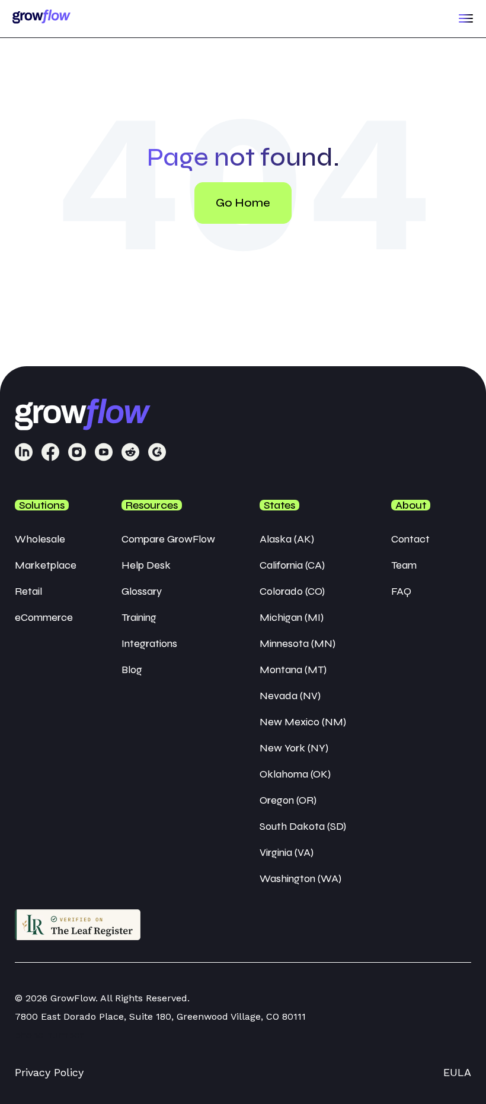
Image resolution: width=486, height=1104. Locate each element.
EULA (457, 1072)
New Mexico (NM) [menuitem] (303, 721)
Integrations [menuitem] (149, 643)
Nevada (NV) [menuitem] (290, 695)
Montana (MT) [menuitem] (293, 669)
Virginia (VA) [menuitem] (287, 852)
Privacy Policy (49, 1072)
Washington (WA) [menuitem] (300, 878)
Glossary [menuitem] (142, 591)
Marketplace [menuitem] (45, 565)
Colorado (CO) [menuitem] (292, 591)
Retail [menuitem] (28, 591)
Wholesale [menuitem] (40, 538)
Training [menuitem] (139, 617)
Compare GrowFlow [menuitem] (168, 538)
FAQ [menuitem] (401, 591)
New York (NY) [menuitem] (294, 747)
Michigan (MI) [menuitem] (292, 617)
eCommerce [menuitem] (44, 617)
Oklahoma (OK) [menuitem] (295, 774)
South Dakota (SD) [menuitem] (303, 826)
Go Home (243, 202)
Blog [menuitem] (132, 669)
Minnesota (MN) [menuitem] (297, 643)
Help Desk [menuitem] (146, 565)
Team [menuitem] (404, 565)
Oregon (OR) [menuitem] (288, 800)
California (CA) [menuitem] (292, 565)
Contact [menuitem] (410, 538)
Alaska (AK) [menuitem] (287, 538)
